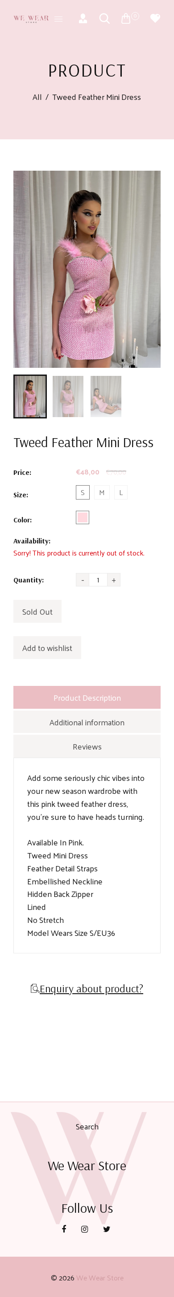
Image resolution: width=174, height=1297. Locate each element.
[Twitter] (107, 1228)
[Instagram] (85, 1228)
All (37, 96)
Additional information (87, 722)
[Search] (104, 18)
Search (87, 1126)
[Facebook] (65, 1228)
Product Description (87, 697)
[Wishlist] (155, 18)
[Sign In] (83, 18)
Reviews (87, 746)
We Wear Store (100, 1277)
